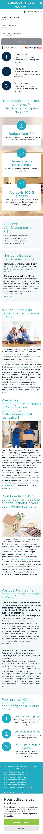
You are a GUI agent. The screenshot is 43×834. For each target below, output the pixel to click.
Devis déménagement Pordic (14, 780)
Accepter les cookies (22, 822)
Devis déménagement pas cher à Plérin (18, 787)
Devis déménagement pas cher (16, 236)
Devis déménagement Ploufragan (15, 782)
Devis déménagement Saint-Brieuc (16, 775)
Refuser (21, 828)
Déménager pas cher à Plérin (14, 792)
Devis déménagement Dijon (13, 772)
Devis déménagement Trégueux (15, 785)
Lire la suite (7, 271)
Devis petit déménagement (15, 241)
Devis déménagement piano (15, 243)
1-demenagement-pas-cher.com (20, 4)
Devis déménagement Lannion (14, 777)
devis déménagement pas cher (22, 559)
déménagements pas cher (22, 367)
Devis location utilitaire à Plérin (16, 238)
